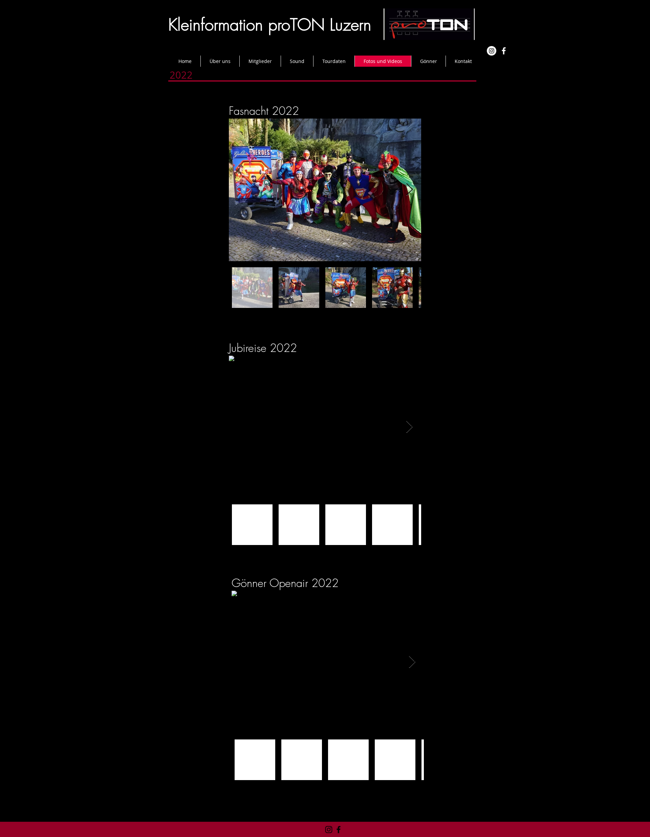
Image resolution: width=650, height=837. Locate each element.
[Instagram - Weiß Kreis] (491, 51)
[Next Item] (409, 189)
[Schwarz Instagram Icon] (328, 829)
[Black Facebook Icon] (338, 829)
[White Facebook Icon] (503, 51)
